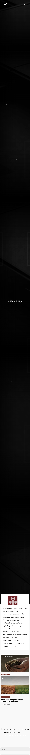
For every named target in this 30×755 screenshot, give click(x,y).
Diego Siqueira (6, 704)
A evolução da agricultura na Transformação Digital (12, 700)
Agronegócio (5, 674)
